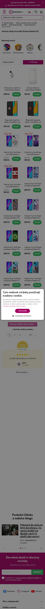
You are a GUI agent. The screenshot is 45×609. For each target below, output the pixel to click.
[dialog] (22, 304)
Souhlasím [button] (22, 311)
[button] (22, 316)
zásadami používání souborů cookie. (14, 306)
